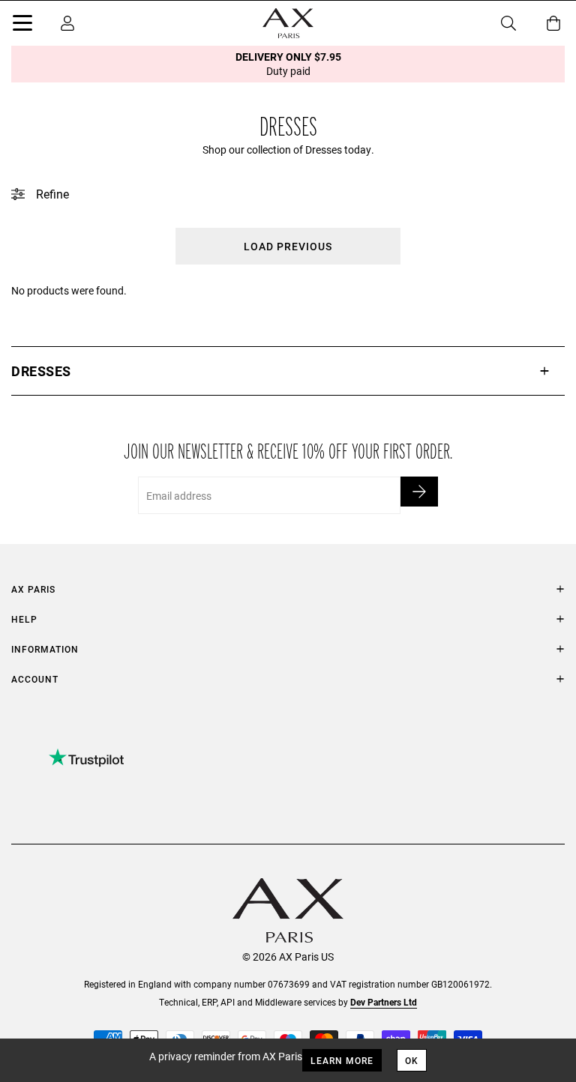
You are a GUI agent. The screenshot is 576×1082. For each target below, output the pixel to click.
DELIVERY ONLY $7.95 (288, 63)
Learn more (342, 1060)
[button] (288, 371)
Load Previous (288, 246)
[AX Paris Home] (288, 23)
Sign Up (419, 492)
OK (411, 1060)
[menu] (22, 25)
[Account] (67, 23)
